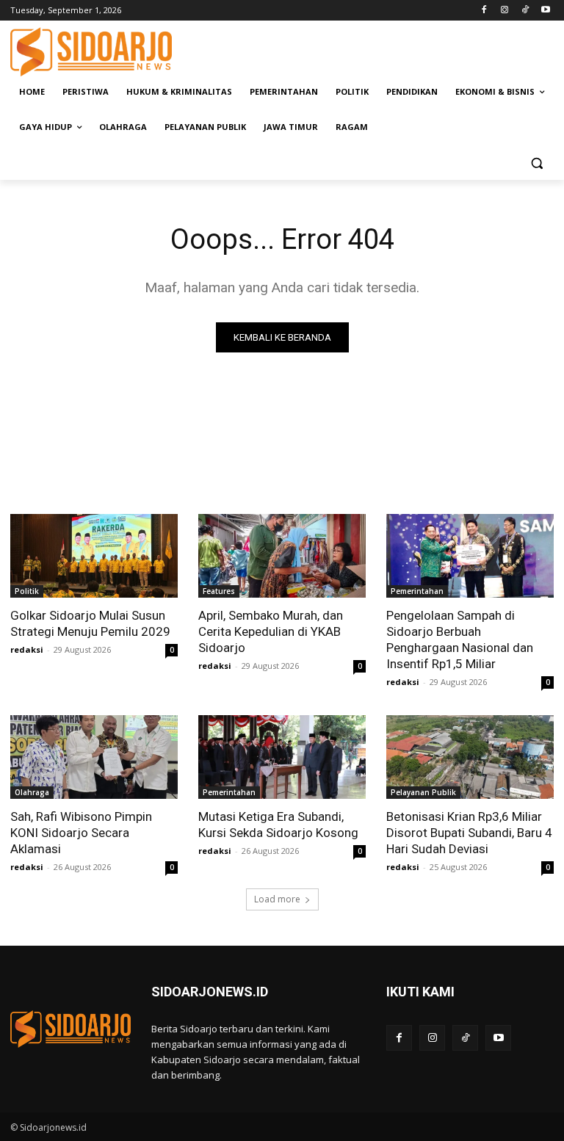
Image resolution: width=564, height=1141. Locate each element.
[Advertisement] (382, 50)
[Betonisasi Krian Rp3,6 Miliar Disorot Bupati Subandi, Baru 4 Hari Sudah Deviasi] (470, 757)
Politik (27, 591)
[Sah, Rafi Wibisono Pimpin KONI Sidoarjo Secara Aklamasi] (94, 757)
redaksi (26, 649)
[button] (536, 162)
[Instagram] (504, 10)
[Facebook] (484, 10)
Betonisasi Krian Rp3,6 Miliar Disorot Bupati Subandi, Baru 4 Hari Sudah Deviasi (469, 832)
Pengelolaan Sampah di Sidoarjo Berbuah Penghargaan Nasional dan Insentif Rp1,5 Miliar (459, 639)
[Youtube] (545, 10)
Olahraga (32, 792)
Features (219, 591)
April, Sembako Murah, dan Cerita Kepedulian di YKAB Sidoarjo (270, 631)
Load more (277, 899)
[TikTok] (524, 10)
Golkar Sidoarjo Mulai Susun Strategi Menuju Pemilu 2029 (90, 623)
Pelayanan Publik (423, 792)
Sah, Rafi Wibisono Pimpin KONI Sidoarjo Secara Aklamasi (81, 832)
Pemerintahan (417, 591)
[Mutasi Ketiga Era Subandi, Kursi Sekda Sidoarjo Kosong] (282, 757)
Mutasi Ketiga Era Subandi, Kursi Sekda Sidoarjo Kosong (278, 824)
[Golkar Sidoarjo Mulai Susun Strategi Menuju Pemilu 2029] (94, 556)
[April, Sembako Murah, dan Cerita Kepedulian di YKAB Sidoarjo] (282, 556)
